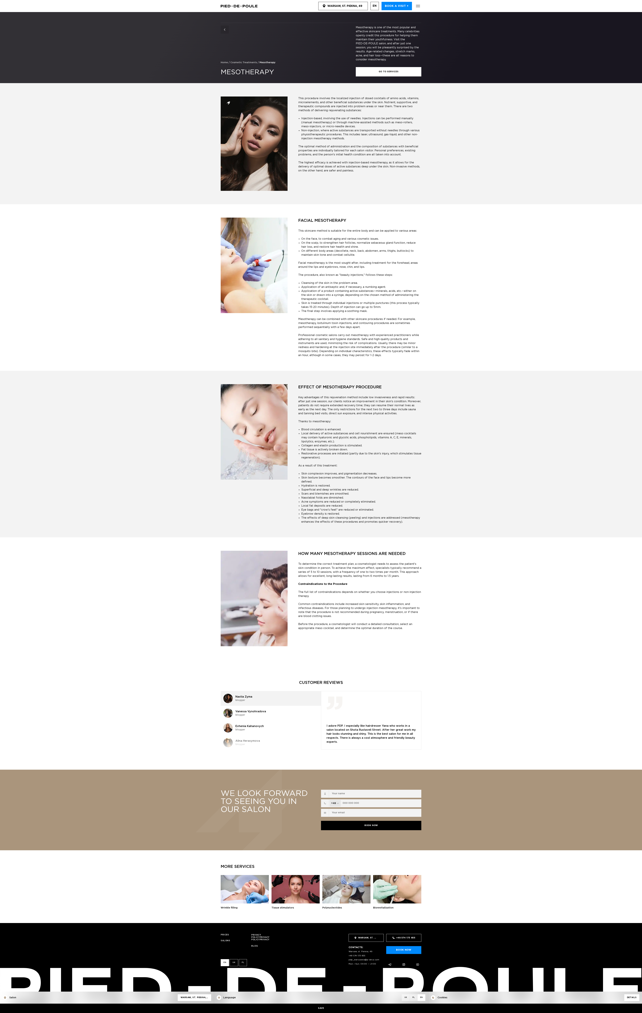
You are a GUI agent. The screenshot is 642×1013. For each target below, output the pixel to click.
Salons (225, 941)
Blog (254, 946)
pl (243, 962)
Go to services (388, 72)
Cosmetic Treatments (243, 63)
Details (632, 997)
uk (234, 962)
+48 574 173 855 (357, 956)
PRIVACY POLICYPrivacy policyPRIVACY (260, 937)
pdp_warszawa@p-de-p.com (364, 960)
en (375, 6)
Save (321, 1008)
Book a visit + (397, 6)
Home (224, 63)
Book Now (371, 825)
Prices (225, 935)
